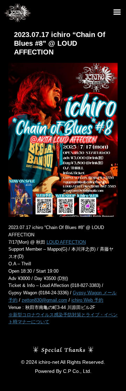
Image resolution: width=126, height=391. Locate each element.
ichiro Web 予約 (87, 300)
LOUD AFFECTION (66, 242)
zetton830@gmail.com (44, 300)
